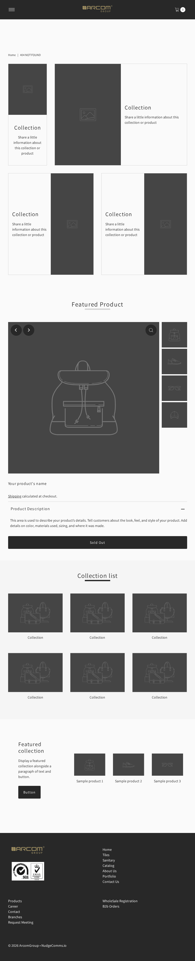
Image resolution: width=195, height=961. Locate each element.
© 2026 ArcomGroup (23, 945)
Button (29, 792)
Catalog (108, 865)
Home (12, 55)
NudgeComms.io (54, 945)
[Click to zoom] (151, 330)
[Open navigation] (12, 9)
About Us (110, 871)
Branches (15, 917)
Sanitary (109, 860)
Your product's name (27, 483)
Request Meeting (20, 922)
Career (13, 906)
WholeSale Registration (120, 901)
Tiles (106, 855)
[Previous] (16, 330)
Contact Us (111, 881)
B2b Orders (111, 906)
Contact (14, 911)
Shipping (14, 496)
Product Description (30, 508)
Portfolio (109, 876)
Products (15, 901)
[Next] (28, 330)
